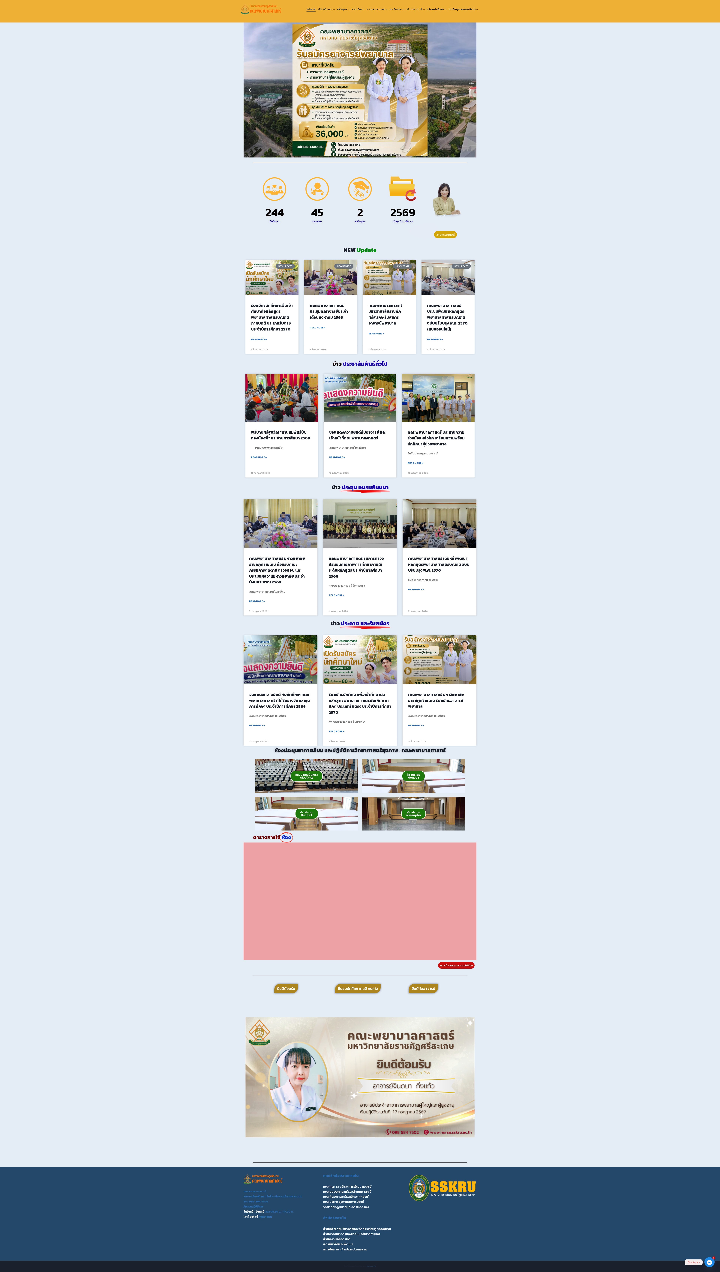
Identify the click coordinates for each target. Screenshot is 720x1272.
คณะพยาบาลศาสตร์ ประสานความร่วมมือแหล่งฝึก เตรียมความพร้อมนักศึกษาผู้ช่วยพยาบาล (436, 438)
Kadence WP (371, 1266)
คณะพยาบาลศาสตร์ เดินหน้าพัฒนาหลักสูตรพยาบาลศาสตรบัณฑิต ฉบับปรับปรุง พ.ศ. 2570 (439, 564)
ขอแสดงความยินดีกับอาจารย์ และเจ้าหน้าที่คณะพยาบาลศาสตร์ (357, 435)
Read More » (259, 339)
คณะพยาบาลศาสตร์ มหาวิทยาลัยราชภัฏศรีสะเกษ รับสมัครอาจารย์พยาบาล (385, 314)
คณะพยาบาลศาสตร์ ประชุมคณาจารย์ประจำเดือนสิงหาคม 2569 (329, 311)
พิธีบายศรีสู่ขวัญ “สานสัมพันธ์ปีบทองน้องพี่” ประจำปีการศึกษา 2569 (280, 435)
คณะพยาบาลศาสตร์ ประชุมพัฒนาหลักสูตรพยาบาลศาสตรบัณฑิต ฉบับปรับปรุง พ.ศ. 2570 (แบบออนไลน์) (447, 317)
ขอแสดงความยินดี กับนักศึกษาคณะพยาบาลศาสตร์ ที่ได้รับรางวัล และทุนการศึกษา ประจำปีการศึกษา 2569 (279, 700)
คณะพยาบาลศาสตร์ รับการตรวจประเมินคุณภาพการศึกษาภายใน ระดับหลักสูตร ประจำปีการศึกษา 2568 (356, 567)
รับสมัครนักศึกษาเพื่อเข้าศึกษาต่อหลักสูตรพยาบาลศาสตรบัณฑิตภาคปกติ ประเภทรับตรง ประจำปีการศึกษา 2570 (272, 317)
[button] (249, 90)
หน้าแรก (311, 9)
